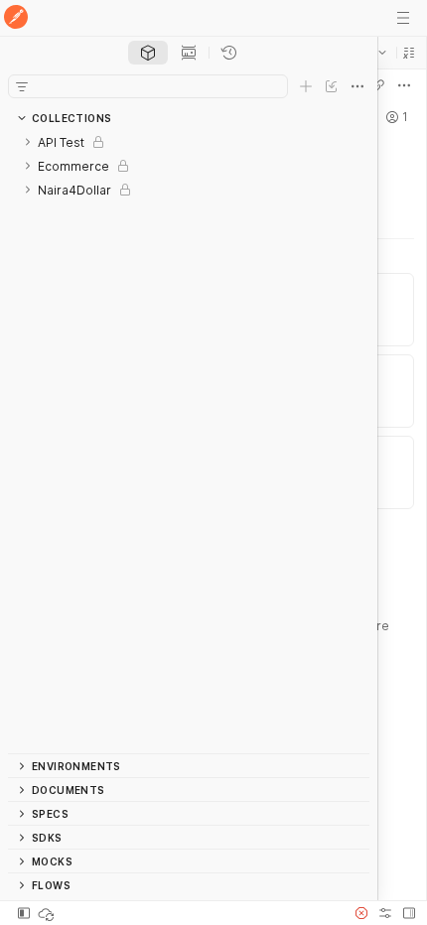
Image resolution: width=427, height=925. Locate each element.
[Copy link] (378, 85)
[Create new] (306, 86)
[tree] (188, 441)
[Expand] (28, 142)
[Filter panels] (22, 86)
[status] (48, 913)
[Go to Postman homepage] (16, 18)
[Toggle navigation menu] (403, 18)
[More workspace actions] (404, 85)
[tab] (148, 53)
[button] (409, 53)
